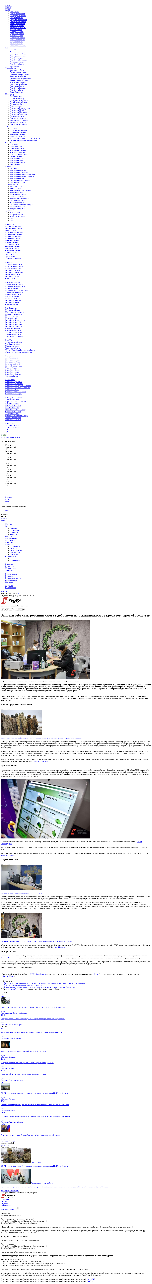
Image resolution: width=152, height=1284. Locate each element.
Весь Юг (13, 50)
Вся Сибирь (14, 144)
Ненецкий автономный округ (21, 78)
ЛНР (11, 219)
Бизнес (8, 526)
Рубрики (4, 520)
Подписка (13, 558)
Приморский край (17, 196)
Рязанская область (16, 36)
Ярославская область (18, 46)
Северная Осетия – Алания (20, 180)
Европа (11, 1068)
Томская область (16, 164)
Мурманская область (17, 82)
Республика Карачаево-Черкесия (22, 176)
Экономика (14, 528)
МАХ (32, 974)
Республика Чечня (17, 178)
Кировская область (17, 98)
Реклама (8, 497)
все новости (5, 1145)
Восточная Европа (20, 1013)
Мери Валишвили (8, 855)
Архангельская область (18, 72)
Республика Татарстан (18, 114)
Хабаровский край (17, 202)
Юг (6, 48)
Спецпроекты (10, 556)
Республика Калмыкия (18, 60)
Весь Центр (14, 12)
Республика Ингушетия (19, 172)
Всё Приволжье (16, 96)
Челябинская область (18, 132)
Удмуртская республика (19, 120)
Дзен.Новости (40, 974)
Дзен (96, 974)
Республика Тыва (16, 160)
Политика (9, 524)
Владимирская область (18, 20)
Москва (8, 8)
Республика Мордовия (18, 112)
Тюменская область (17, 136)
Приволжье (9, 94)
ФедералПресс (8, 976)
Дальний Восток (11, 184)
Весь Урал (13, 128)
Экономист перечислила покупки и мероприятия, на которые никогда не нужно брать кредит (39, 987)
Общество (9, 536)
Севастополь (14, 66)
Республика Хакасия (17, 162)
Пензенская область (17, 104)
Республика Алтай (17, 158)
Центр (7, 10)
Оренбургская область (18, 102)
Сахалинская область (18, 200)
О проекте (5, 1200)
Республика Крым (17, 64)
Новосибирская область (19, 154)
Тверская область (16, 42)
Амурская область (16, 188)
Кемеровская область (18, 150)
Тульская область (16, 44)
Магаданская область (18, 194)
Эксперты (9, 544)
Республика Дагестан (18, 170)
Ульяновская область (17, 122)
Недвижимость (15, 532)
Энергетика (14, 530)
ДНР (11, 221)
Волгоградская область (18, 54)
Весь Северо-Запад (17, 70)
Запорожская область (18, 215)
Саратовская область (17, 118)
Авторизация (6, 1206)
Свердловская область (18, 130)
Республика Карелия (17, 88)
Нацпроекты (10, 540)
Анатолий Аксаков (41, 761)
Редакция (4, 1204)
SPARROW (90, 1279)
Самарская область (17, 116)
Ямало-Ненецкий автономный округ (24, 140)
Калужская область (17, 26)
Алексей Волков (58, 947)
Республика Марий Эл (18, 110)
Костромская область (18, 28)
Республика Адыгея (17, 58)
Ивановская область (17, 24)
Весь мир (8, 6)
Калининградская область (19, 74)
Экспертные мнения (17, 550)
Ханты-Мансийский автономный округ (25, 138)
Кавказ (8, 166)
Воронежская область (18, 22)
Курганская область (17, 134)
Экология (9, 542)
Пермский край (16, 106)
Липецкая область (16, 32)
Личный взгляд (15, 552)
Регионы (4, 2)
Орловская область (17, 34)
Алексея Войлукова (8, 958)
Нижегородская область (19, 100)
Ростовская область (17, 62)
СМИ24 (89, 1281)
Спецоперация (36, 1162)
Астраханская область (18, 52)
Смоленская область (17, 38)
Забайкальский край (17, 206)
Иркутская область (17, 148)
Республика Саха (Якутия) (20, 198)
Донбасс (8, 210)
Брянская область (16, 18)
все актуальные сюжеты (10, 1191)
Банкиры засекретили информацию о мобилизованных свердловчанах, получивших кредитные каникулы (44, 983)
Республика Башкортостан (20, 108)
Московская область (17, 14)
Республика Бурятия (17, 208)
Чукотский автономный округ (21, 204)
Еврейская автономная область (21, 190)
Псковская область (17, 86)
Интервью (14, 554)
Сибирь (8, 142)
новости (4, 518)
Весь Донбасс (15, 212)
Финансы (13, 534)
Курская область (16, 30)
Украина (12, 1057)
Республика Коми (16, 90)
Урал (7, 126)
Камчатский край (16, 192)
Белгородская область (18, 16)
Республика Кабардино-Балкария (22, 174)
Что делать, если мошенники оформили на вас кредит (24, 985)
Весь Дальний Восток (18, 186)
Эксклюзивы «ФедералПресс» (42, 1183)
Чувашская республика (18, 124)
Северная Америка (16, 1080)
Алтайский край (16, 146)
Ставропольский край (18, 182)
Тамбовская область (17, 40)
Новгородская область (18, 84)
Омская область (16, 156)
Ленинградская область (19, 80)
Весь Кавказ (14, 168)
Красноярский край (17, 152)
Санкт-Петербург (16, 92)
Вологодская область (18, 76)
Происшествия (11, 538)
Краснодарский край (18, 56)
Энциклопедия (15, 546)
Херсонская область (17, 217)
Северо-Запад (10, 68)
